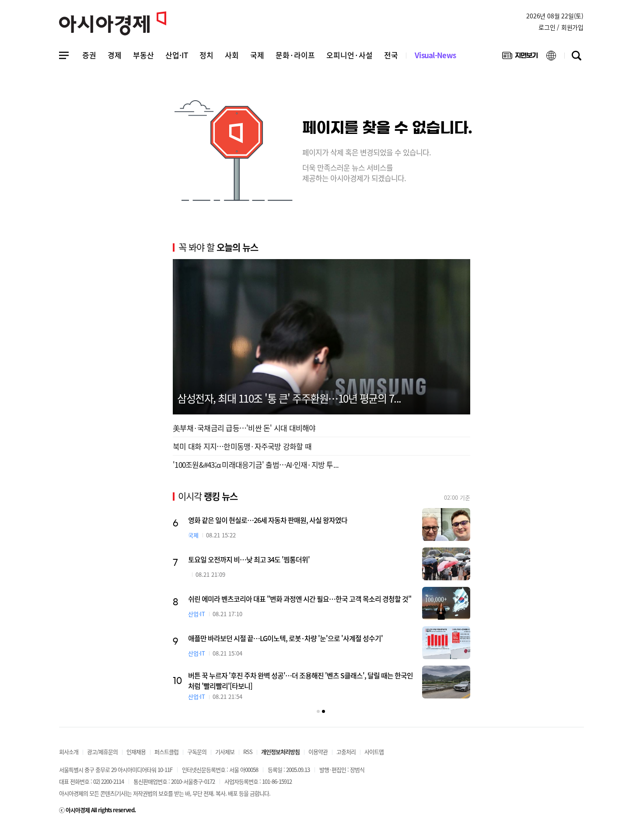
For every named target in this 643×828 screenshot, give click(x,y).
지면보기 (520, 57)
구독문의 (196, 751)
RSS (247, 751)
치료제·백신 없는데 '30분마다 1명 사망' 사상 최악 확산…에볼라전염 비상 (288, 598)
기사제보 (224, 751)
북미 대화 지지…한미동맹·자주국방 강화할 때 (242, 446)
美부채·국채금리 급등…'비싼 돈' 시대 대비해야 (244, 427)
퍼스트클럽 (166, 751)
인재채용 (136, 751)
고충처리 (346, 751)
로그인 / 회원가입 (561, 27)
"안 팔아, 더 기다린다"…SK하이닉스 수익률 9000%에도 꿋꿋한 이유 (281, 677)
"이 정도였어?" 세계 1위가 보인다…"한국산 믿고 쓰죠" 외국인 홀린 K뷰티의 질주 (298, 638)
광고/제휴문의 (102, 751)
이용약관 (318, 751)
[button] (318, 711)
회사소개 (68, 751)
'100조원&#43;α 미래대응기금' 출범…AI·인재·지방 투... (256, 464)
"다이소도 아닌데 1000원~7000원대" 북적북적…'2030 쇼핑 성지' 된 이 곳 (288, 559)
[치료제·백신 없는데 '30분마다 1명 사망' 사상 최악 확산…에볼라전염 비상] (446, 603)
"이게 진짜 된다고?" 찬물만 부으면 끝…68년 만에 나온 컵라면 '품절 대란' (287, 520)
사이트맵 (374, 751)
